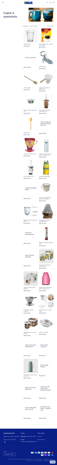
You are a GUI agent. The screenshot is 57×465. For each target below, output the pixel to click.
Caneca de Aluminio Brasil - (30, 233)
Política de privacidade (49, 459)
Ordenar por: (26, 26)
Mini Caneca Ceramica (44, 345)
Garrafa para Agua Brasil (44, 176)
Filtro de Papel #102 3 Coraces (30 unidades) (46, 45)
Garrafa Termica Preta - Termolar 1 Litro (46, 408)
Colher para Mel (27, 87)
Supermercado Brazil (16, 459)
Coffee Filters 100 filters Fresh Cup (30, 111)
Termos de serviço (30, 460)
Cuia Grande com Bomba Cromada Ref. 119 (46, 123)
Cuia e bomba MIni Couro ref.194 (30, 408)
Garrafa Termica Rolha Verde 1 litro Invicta (30, 375)
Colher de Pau (27, 132)
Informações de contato (49, 460)
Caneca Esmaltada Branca (30, 188)
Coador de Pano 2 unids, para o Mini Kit (31, 221)
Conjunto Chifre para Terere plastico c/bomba (46, 388)
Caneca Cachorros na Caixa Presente (30, 333)
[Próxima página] (42, 424)
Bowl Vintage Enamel (44, 365)
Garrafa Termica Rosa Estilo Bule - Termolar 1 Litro (45, 288)
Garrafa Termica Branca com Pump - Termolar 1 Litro (45, 154)
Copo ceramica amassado (29, 256)
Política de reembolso (38, 459)
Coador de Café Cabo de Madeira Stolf (44, 88)
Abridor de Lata (42, 66)
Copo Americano (27, 44)
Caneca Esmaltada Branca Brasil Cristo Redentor (45, 198)
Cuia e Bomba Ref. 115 (29, 176)
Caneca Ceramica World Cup (30, 388)
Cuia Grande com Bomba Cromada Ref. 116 (44, 111)
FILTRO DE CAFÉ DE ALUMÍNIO (28, 310)
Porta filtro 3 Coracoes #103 (30, 153)
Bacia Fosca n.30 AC (43, 332)
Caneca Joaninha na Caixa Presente (29, 288)
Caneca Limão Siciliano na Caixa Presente (45, 265)
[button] (2, 2)
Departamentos (41, 439)
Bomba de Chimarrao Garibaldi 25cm (46, 243)
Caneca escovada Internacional (30, 345)
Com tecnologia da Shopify (26, 459)
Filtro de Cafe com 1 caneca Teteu (45, 310)
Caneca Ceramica (30, 57)
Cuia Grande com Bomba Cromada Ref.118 (44, 221)
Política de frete (39, 460)
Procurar (40, 436)
